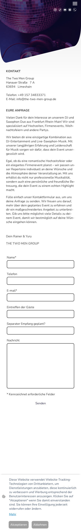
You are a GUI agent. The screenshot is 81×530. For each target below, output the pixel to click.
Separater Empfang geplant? (26, 324)
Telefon (12, 274)
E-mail (12, 291)
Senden (40, 403)
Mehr (12, 514)
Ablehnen (40, 525)
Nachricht (13, 340)
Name (11, 257)
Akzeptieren (18, 525)
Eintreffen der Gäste (20, 307)
